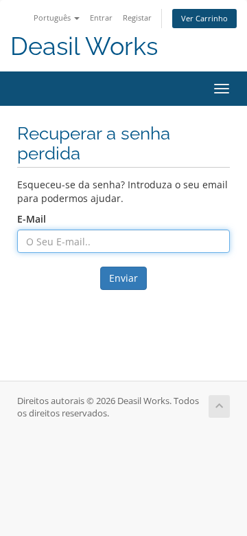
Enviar (123, 277)
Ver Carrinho (204, 18)
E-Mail (31, 218)
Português (53, 17)
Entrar (101, 17)
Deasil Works (84, 46)
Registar (137, 17)
